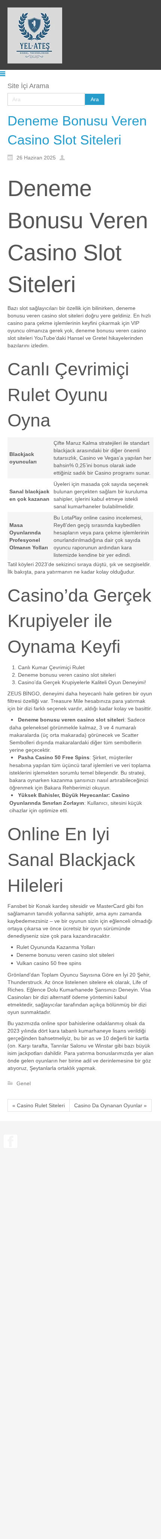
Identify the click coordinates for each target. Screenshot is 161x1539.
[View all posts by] (64, 157)
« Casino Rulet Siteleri (38, 1105)
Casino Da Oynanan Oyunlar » (110, 1105)
